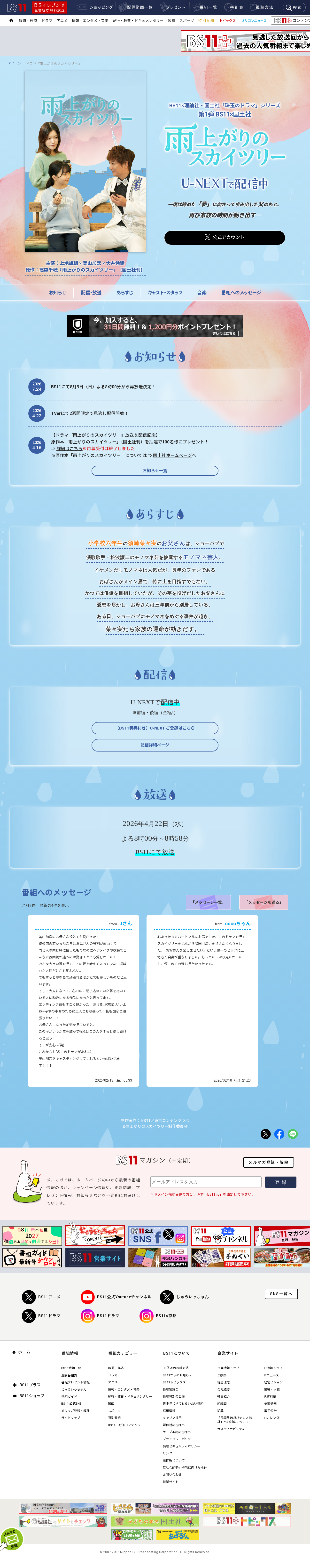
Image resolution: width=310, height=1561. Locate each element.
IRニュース (271, 1375)
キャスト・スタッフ (165, 293)
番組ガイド (69, 1396)
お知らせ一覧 (155, 470)
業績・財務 (272, 1389)
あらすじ (124, 293)
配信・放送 (91, 293)
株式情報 (270, 1403)
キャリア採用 (172, 1418)
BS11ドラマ (49, 1316)
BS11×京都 (166, 1316)
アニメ (62, 21)
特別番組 (206, 21)
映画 (171, 21)
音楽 (202, 293)
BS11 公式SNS (71, 1403)
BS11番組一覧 (71, 1368)
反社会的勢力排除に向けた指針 (185, 1467)
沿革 (220, 1411)
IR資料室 (270, 1396)
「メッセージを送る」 (263, 902)
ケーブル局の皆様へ (177, 1432)
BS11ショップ (32, 1396)
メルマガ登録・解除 (268, 1162)
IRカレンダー (273, 1418)
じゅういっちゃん (192, 1297)
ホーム (24, 1352)
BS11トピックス (174, 1382)
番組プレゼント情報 (75, 1382)
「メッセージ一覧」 (208, 902)
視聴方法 (265, 7)
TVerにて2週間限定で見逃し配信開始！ (90, 413)
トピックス (227, 21)
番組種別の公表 (174, 1396)
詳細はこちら (69, 448)
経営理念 (223, 1382)
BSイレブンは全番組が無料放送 (49, 7)
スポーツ (186, 21)
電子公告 (270, 1411)
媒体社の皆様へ (174, 1425)
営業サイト (170, 1482)
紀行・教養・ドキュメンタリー (138, 21)
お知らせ (57, 293)
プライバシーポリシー (178, 1439)
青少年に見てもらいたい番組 (183, 1403)
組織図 (222, 1403)
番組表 (236, 7)
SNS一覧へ (281, 1294)
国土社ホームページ (172, 455)
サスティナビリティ (231, 1429)
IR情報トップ (273, 1368)
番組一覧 (208, 7)
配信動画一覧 (140, 7)
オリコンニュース (254, 21)
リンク (167, 1453)
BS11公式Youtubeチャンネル (124, 1297)
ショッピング (101, 7)
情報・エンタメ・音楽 (90, 21)
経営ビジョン (273, 1382)
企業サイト (228, 1353)
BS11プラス (30, 1385)
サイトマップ (70, 1418)
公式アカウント (228, 237)
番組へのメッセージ (241, 293)
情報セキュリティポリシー (181, 1446)
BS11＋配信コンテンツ (124, 1425)
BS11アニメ (49, 1297)
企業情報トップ (228, 1368)
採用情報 (169, 1411)
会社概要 (223, 1389)
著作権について (174, 1460)
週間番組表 (69, 1375)
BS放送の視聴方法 (176, 1368)
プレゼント (175, 7)
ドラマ (46, 21)
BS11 (16, 7)
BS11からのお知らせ (177, 1375)
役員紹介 (223, 1396)
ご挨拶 (222, 1375)
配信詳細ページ (154, 745)
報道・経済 (28, 21)
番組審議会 (170, 1389)
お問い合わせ (172, 1474)
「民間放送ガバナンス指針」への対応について (234, 1420)
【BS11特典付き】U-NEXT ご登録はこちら (155, 728)
